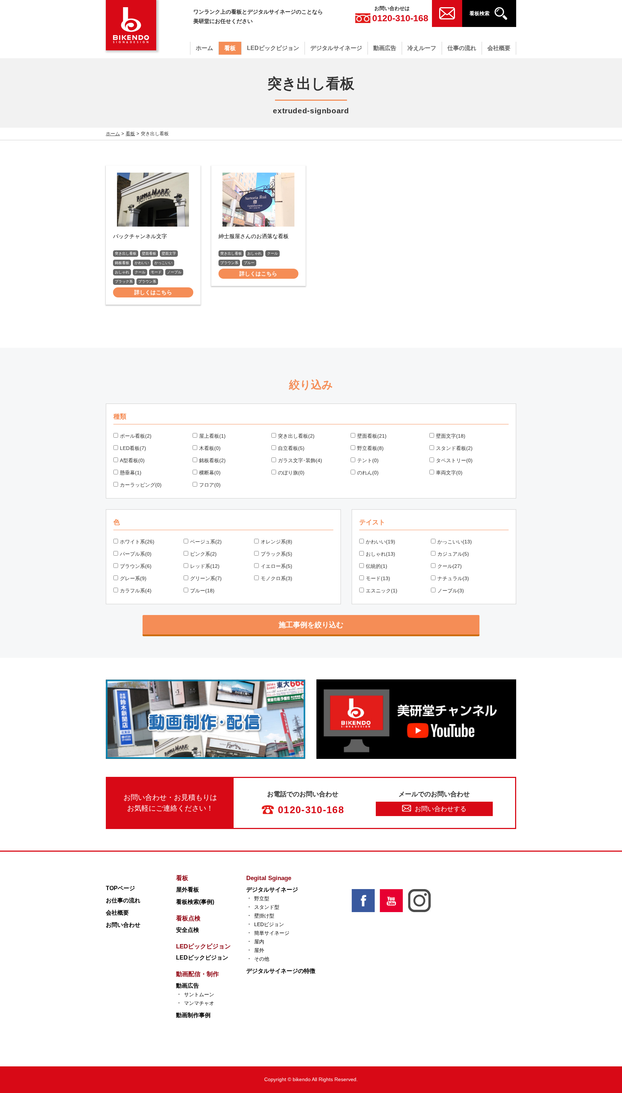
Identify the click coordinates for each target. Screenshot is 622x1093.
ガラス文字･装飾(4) (300, 460)
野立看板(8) (370, 448)
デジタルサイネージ (336, 48)
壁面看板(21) (372, 436)
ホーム (204, 48)
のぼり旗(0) (291, 472)
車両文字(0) (449, 472)
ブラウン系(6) (136, 566)
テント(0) (368, 460)
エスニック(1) (381, 590)
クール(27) (449, 566)
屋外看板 (187, 890)
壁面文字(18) (450, 436)
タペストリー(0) (454, 460)
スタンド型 (266, 907)
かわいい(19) (380, 542)
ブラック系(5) (276, 554)
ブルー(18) (202, 590)
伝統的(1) (376, 566)
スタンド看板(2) (454, 448)
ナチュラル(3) (453, 578)
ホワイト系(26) (137, 542)
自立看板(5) (291, 448)
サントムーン (199, 994)
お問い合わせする (440, 808)
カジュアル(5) (453, 554)
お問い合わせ (123, 925)
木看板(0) (210, 448)
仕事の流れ (461, 48)
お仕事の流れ (123, 900)
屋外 (259, 950)
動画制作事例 (193, 1015)
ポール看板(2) (136, 436)
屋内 (259, 941)
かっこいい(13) (454, 542)
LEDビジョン (269, 924)
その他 (261, 959)
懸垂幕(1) (130, 472)
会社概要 (498, 48)
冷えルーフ (421, 48)
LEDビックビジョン (273, 48)
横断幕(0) (210, 472)
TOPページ (120, 888)
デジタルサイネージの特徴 (280, 971)
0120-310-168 (400, 18)
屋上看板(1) (212, 436)
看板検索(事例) (195, 902)
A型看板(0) (132, 460)
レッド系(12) (205, 566)
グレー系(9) (133, 578)
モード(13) (378, 578)
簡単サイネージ (271, 933)
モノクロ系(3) (276, 578)
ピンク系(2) (203, 554)
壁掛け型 (264, 916)
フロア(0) (210, 485)
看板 (230, 48)
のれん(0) (368, 472)
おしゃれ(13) (380, 554)
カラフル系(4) (136, 590)
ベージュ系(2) (206, 542)
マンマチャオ (199, 1003)
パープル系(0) (136, 554)
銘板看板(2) (212, 460)
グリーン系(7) (206, 578)
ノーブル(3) (450, 590)
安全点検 (187, 930)
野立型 (261, 898)
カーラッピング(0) (141, 485)
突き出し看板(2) (296, 436)
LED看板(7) (133, 448)
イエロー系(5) (276, 566)
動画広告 (384, 48)
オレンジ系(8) (276, 542)
